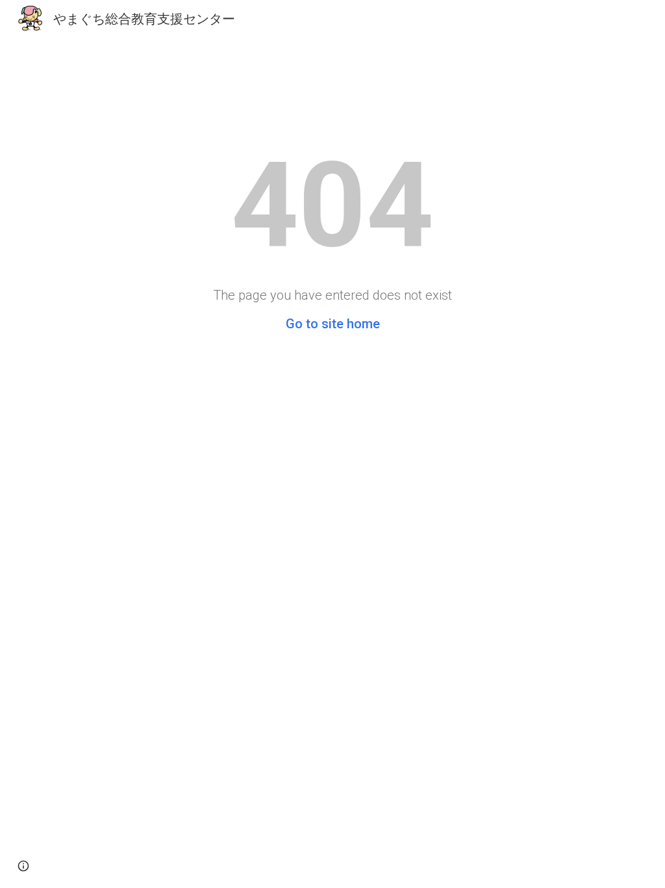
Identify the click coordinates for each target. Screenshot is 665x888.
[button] (23, 866)
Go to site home (333, 324)
